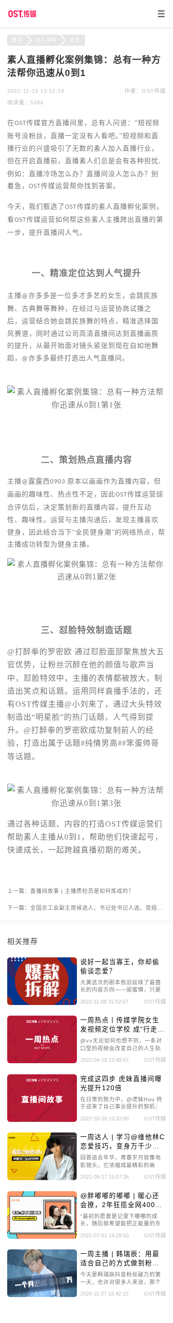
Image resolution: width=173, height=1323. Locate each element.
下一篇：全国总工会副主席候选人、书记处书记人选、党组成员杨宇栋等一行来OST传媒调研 (86, 908)
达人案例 (46, 39)
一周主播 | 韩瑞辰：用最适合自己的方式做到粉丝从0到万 (120, 1259)
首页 (17, 39)
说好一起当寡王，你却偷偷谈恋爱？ (120, 966)
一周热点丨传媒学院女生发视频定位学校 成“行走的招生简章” (122, 1025)
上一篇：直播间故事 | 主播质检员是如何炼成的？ (70, 891)
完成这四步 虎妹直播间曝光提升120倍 (121, 1083)
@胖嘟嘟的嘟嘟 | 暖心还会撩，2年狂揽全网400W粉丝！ (121, 1200)
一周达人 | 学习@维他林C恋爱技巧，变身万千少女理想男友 (122, 1142)
